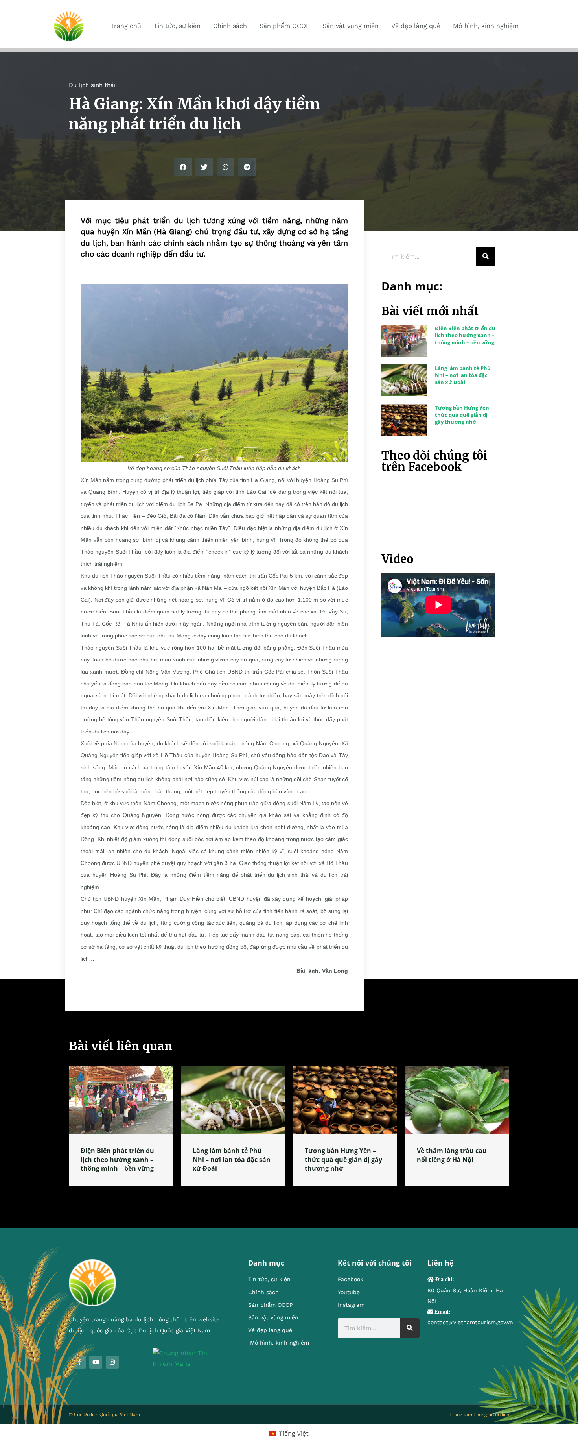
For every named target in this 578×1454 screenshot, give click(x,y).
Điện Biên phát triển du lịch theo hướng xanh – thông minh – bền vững (465, 335)
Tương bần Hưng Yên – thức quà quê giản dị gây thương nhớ (464, 414)
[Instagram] (112, 1362)
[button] (183, 167)
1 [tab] (289, 1196)
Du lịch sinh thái (92, 85)
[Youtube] (95, 1362)
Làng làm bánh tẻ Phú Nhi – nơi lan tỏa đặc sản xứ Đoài (463, 375)
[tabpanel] (121, 1126)
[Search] (485, 256)
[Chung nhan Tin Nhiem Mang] (189, 1358)
